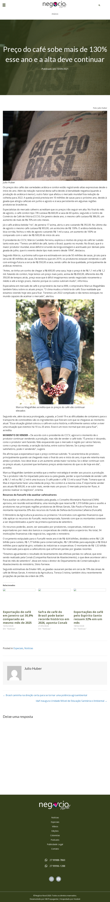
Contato (55, 848)
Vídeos (55, 826)
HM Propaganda (51, 899)
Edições (55, 831)
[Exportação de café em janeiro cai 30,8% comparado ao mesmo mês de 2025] (19, 597)
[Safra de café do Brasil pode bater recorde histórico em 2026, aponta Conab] (54, 597)
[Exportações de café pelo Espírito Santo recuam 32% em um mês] (90, 597)
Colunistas (55, 835)
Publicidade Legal (55, 844)
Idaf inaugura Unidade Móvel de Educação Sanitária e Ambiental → (71, 700)
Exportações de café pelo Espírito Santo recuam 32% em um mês (88, 617)
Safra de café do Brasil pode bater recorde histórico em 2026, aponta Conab (53, 617)
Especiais (18, 648)
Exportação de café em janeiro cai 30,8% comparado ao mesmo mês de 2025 (18, 617)
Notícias (28, 648)
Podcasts (55, 839)
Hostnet (77, 899)
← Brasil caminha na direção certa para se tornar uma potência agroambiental (45, 695)
